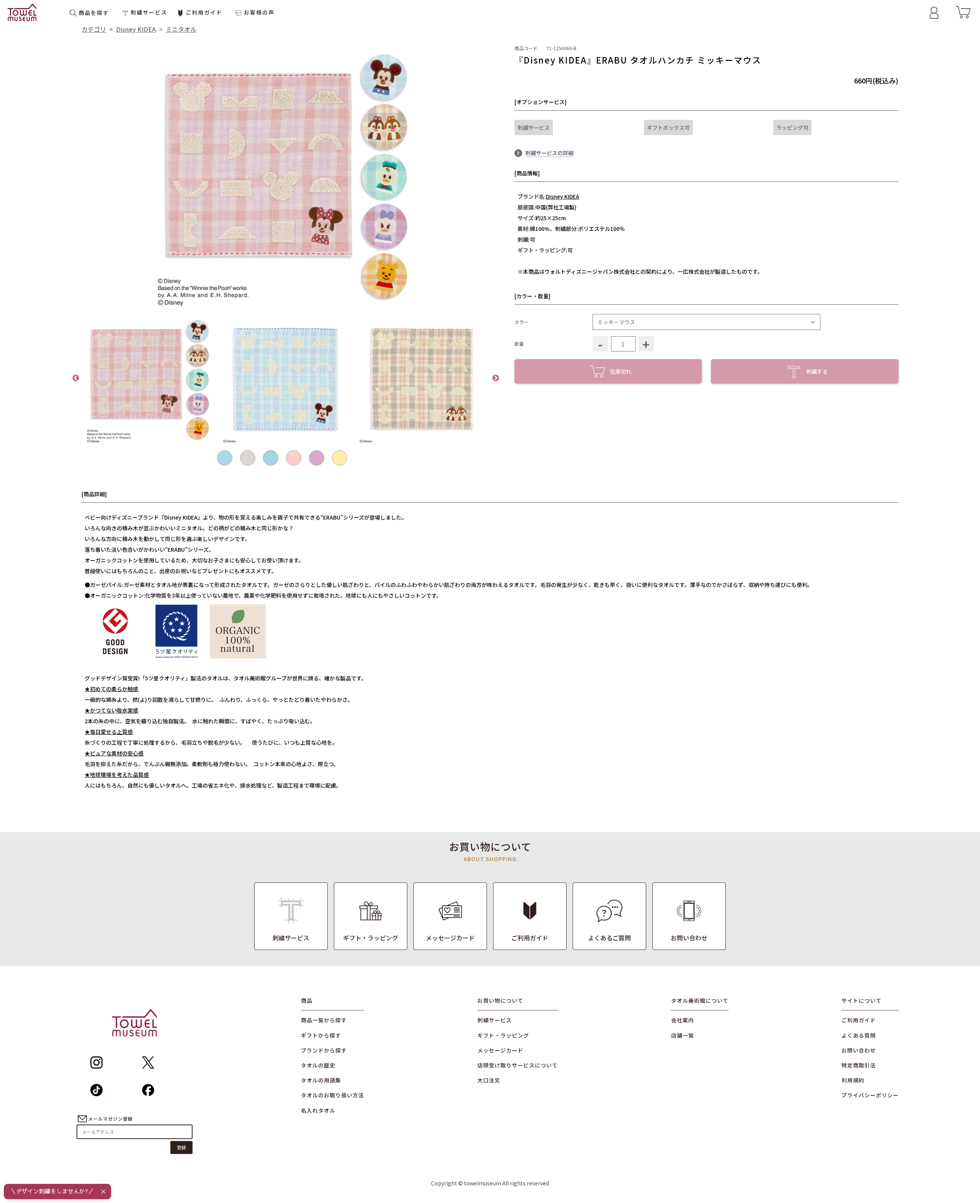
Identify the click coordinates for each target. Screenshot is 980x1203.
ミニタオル (181, 29)
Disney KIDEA (136, 29)
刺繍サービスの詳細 (549, 153)
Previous (76, 378)
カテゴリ (94, 29)
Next (496, 378)
